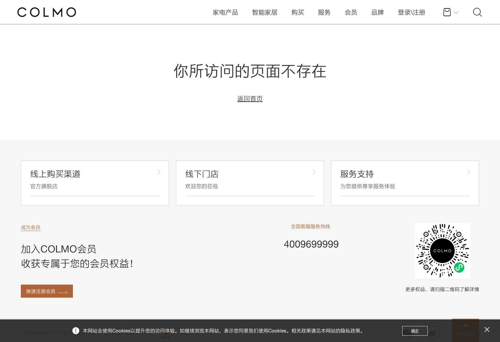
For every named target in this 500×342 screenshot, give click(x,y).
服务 (324, 12)
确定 (415, 331)
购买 (297, 12)
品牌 (377, 12)
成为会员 (31, 227)
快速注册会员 (41, 291)
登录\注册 (411, 12)
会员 (351, 12)
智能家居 (264, 12)
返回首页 (250, 98)
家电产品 (225, 12)
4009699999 (311, 244)
